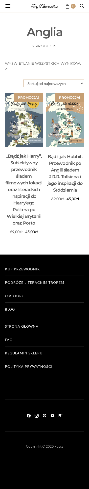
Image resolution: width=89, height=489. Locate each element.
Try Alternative (44, 6)
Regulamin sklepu (24, 353)
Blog (10, 309)
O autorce (16, 296)
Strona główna (22, 326)
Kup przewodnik (22, 269)
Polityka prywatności (28, 366)
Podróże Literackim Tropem (34, 282)
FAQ (9, 340)
